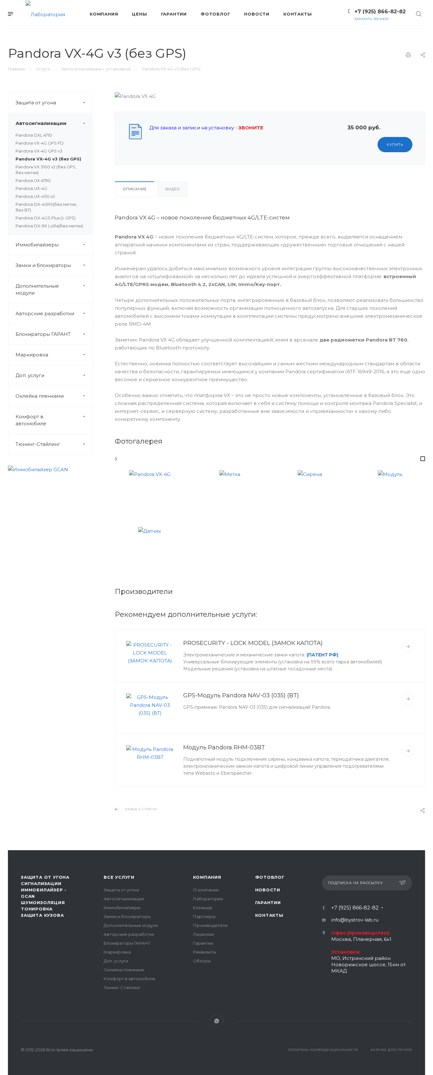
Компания (207, 877)
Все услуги (119, 877)
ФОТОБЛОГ (270, 877)
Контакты (269, 915)
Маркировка (32, 355)
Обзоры (202, 960)
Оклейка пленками (40, 396)
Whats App (216, 1021)
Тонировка (37, 908)
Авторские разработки (45, 313)
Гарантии (203, 943)
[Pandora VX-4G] (150, 493)
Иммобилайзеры (37, 245)
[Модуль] (390, 493)
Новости (268, 889)
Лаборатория (208, 898)
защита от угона (45, 877)
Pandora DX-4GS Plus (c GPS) (45, 217)
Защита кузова (42, 915)
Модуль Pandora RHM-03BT (224, 747)
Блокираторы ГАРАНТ (43, 334)
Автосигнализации (41, 123)
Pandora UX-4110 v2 (35, 196)
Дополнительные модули (37, 289)
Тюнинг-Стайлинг (38, 444)
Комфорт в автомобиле (31, 420)
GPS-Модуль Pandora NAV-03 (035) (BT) (241, 695)
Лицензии (203, 934)
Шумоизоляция (43, 902)
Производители (210, 925)
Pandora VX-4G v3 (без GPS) (48, 158)
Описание (134, 189)
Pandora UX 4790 (33, 180)
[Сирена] (310, 493)
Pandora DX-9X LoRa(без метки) (49, 225)
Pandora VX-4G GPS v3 (39, 150)
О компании (206, 889)
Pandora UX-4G (31, 188)
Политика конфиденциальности (323, 1050)
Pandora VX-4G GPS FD (40, 143)
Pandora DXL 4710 (34, 135)
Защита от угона (36, 103)
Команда (202, 907)
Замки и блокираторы (43, 265)
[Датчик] (149, 550)
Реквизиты (204, 951)
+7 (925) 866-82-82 (380, 12)
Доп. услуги (30, 375)
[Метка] (229, 493)
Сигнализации (41, 883)
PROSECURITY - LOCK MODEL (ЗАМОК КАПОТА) (253, 643)
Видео (172, 189)
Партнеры (204, 916)
